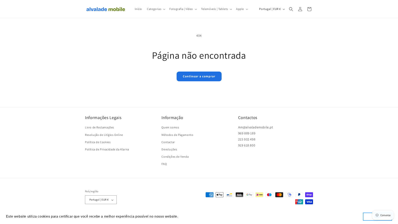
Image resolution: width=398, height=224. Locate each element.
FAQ (164, 164)
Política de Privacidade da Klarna (107, 149)
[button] (155, 9)
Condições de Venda (175, 156)
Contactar (168, 142)
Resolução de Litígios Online (104, 134)
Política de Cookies (97, 142)
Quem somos (170, 127)
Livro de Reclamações (99, 127)
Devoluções (169, 149)
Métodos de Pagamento (177, 134)
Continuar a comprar (199, 76)
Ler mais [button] (186, 216)
